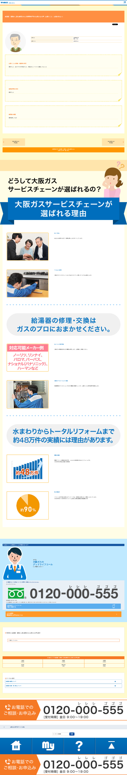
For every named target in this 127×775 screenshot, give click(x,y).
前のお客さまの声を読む (15, 142)
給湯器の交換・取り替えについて (13, 685)
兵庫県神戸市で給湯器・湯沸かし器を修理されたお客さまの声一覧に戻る (63, 150)
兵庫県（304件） (104, 661)
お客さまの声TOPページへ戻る (17, 727)
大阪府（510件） (22, 661)
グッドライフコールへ (34, 582)
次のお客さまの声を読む (111, 142)
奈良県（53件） (23, 665)
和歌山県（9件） (63, 665)
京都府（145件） (63, 661)
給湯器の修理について (11, 681)
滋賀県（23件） (104, 665)
